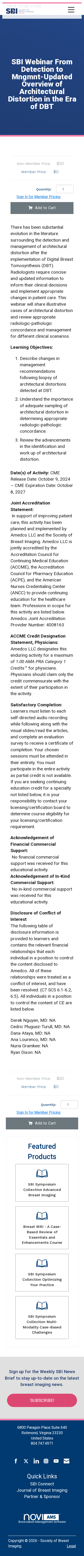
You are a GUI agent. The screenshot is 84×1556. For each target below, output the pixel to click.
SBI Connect (42, 1484)
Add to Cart (45, 208)
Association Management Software (42, 1521)
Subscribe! (42, 1400)
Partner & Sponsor (42, 1496)
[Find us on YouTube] (56, 1461)
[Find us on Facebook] (16, 1461)
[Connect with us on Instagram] (46, 1461)
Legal (71, 1546)
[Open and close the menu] (55, 10)
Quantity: (43, 189)
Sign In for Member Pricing (38, 197)
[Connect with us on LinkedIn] (36, 1461)
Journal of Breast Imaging (42, 1490)
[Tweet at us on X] (26, 1461)
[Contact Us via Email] (66, 1461)
